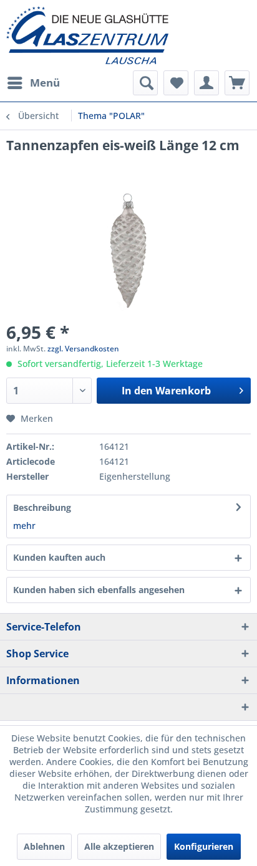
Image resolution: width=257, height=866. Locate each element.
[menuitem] (33, 82)
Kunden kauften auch (59, 557)
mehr (24, 525)
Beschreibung (42, 507)
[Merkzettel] (175, 82)
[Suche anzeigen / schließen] (145, 82)
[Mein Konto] (206, 82)
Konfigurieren (203, 846)
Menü (45, 82)
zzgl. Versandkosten (83, 348)
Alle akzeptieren (119, 846)
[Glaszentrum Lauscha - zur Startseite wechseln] (128, 35)
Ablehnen (44, 846)
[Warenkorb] (237, 82)
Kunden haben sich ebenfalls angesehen (99, 590)
